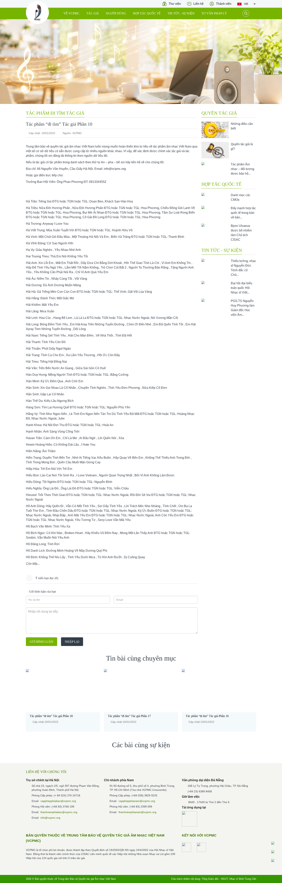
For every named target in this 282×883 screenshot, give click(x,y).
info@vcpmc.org (115, 168)
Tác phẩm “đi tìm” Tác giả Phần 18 (51, 716)
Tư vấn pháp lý (214, 13)
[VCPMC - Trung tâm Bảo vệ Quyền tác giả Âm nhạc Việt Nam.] (37, 12)
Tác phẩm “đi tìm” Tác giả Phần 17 (129, 716)
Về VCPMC (71, 13)
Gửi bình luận (41, 641)
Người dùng (116, 13)
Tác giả (92, 13)
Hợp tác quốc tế (147, 13)
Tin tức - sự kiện (181, 13)
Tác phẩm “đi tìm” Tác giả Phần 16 (207, 716)
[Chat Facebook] (276, 843)
